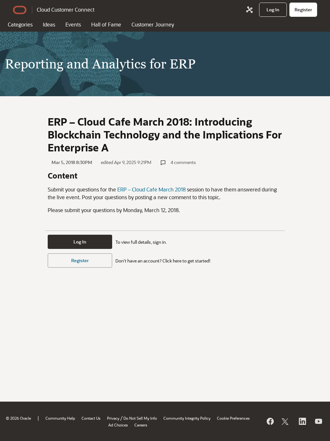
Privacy (113, 418)
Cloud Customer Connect (65, 9)
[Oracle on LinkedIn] (302, 421)
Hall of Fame (106, 24)
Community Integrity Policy (186, 418)
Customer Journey (152, 24)
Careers (140, 424)
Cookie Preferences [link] (233, 418)
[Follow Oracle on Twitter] (286, 421)
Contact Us (91, 418)
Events (73, 24)
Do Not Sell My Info (140, 418)
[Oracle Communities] (249, 10)
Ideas (49, 24)
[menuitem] (273, 10)
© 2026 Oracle (18, 418)
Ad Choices (118, 424)
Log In (79, 242)
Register (80, 260)
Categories (20, 24)
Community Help (60, 418)
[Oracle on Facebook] (270, 421)
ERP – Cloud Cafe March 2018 (151, 189)
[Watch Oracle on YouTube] (318, 421)
